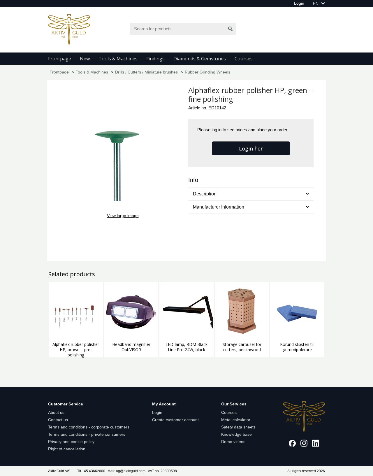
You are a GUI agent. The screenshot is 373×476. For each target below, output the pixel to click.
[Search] (230, 29)
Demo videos (233, 441)
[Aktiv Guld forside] (69, 29)
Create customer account (175, 419)
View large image (123, 215)
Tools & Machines (118, 58)
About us (56, 412)
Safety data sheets (238, 427)
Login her (251, 148)
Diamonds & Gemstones (199, 58)
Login (299, 3)
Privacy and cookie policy (71, 441)
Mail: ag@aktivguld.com (126, 471)
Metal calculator (235, 419)
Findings (155, 58)
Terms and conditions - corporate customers (88, 427)
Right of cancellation (66, 449)
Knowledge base (236, 434)
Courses (244, 58)
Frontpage (59, 58)
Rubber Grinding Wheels (207, 72)
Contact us (58, 419)
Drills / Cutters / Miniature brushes (146, 72)
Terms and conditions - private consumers (86, 434)
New (85, 58)
